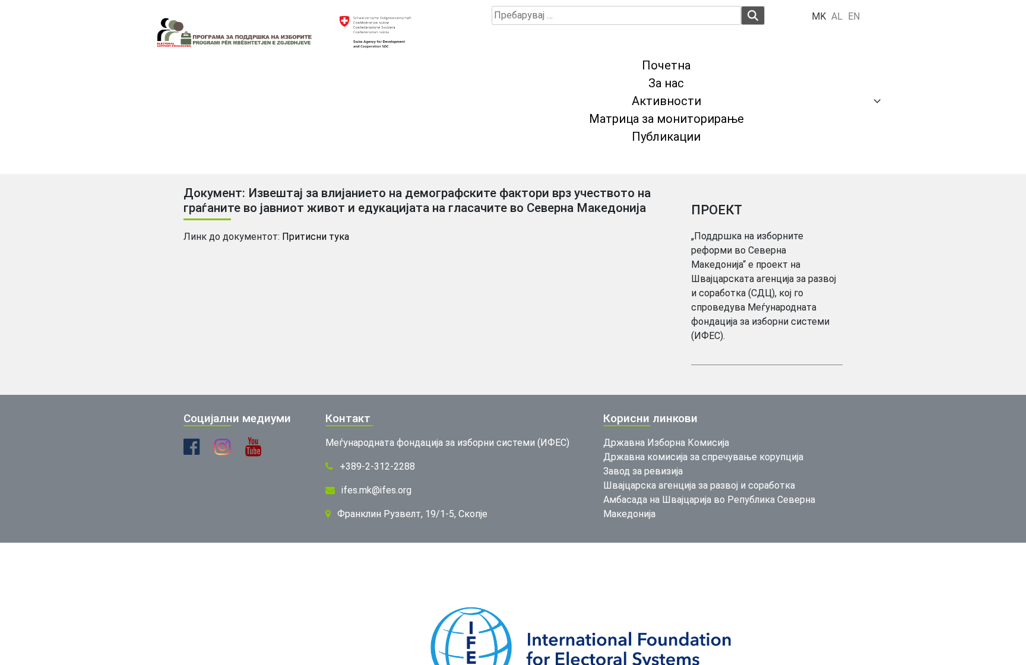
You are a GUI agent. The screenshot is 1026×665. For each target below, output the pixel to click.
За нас (666, 83)
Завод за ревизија (643, 471)
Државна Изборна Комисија (666, 442)
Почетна (666, 65)
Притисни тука (315, 236)
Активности (666, 101)
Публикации (666, 136)
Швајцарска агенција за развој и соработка (699, 485)
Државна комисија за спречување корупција (703, 457)
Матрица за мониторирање (666, 119)
